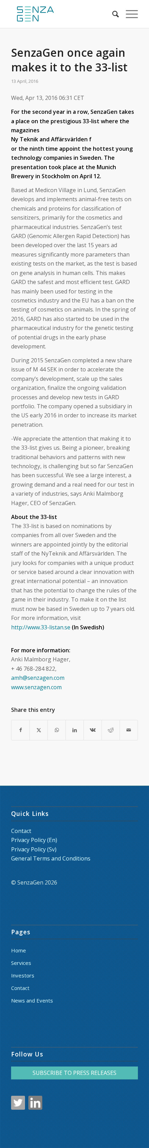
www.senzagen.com (36, 687)
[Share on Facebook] (20, 730)
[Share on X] (38, 730)
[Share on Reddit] (111, 730)
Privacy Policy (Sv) (33, 849)
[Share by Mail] (129, 730)
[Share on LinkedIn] (75, 730)
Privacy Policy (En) (34, 840)
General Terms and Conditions (50, 858)
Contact (21, 831)
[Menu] (128, 14)
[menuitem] (112, 14)
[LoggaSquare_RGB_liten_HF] (61, 14)
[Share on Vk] (93, 730)
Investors (22, 975)
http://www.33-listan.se (40, 627)
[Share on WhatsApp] (56, 730)
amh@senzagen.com (37, 678)
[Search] (112, 14)
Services (21, 962)
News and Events (32, 1000)
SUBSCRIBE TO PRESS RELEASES (74, 1073)
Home (18, 950)
